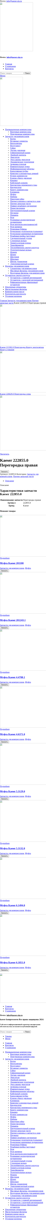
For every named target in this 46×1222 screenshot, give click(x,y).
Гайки (13, 148)
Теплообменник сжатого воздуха (24, 247)
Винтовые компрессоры (20, 132)
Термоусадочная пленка (20, 243)
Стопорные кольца (18, 241)
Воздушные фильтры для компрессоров (27, 273)
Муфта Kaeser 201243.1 (13, 620)
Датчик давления (17, 150)
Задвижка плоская (18, 164)
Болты (13, 139)
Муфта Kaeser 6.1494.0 (12, 905)
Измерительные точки (20, 166)
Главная (3, 300)
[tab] (25, 481)
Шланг (13, 254)
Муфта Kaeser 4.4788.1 (12, 677)
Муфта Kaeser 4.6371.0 (12, 734)
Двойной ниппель (18, 155)
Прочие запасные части (20, 203)
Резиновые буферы (18, 229)
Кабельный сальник (19, 183)
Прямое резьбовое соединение (23, 206)
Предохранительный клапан (22, 210)
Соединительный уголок (21, 238)
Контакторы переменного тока (23, 185)
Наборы (13, 197)
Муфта (13, 194)
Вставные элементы (19, 141)
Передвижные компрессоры (22, 134)
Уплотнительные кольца (20, 250)
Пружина (14, 213)
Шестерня (14, 257)
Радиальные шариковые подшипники (26, 234)
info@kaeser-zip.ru (14, 1)
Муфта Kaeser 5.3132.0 (12, 848)
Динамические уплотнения (22, 162)
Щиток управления (18, 261)
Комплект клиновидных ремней (24, 173)
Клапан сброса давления (21, 178)
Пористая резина (17, 208)
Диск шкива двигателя (20, 159)
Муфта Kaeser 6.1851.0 (12, 962)
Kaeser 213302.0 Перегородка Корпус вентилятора (22, 347)
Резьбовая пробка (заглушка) (22, 236)
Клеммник (14, 192)
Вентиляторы (16, 143)
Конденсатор (15, 187)
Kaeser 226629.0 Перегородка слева (15, 394)
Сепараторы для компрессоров (23, 268)
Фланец (13, 252)
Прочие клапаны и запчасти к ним (25, 201)
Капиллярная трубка (19, 171)
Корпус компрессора (19, 190)
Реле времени (16, 227)
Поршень (14, 215)
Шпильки (14, 259)
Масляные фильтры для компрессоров (26, 271)
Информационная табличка (22, 169)
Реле (12, 217)
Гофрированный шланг (20, 153)
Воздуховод (15, 146)
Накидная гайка (17, 199)
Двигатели (15, 157)
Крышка (14, 180)
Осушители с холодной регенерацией (26, 280)
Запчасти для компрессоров (19, 300)
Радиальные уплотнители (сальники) (26, 231)
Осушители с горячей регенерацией (26, 278)
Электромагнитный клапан (22, 264)
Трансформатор (17, 245)
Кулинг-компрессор (18, 176)
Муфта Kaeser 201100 (12, 563)
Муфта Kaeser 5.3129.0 (12, 791)
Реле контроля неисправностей (23, 224)
